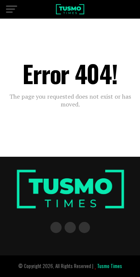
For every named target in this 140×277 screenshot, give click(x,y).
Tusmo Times (109, 266)
